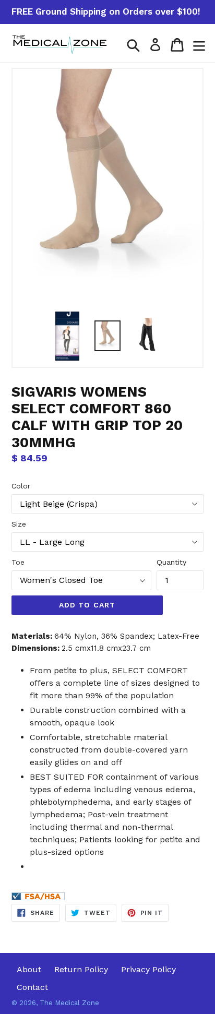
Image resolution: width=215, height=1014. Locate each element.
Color (20, 486)
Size (18, 524)
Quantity (171, 562)
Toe (18, 562)
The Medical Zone (69, 1003)
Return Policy (81, 969)
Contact (32, 987)
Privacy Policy (148, 969)
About (29, 969)
